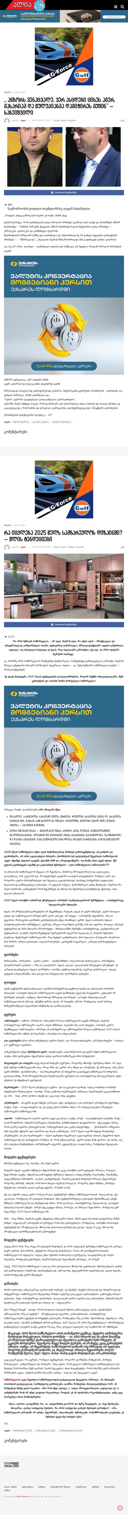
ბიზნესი (71, 547)
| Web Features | (23, 1496)
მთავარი (7, 92)
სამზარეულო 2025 (22, 1430)
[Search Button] (122, 7)
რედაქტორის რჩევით (60, 1487)
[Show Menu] (115, 7)
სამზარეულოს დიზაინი (71, 1430)
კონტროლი (81, 1487)
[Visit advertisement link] (64, 58)
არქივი (7, 1490)
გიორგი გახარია (40, 422)
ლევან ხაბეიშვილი (62, 422)
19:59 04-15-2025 (41, 547)
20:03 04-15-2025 (41, 120)
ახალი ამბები (19, 92)
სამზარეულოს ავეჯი (15, 1379)
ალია (23, 120)
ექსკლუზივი (27, 1487)
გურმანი (95, 1487)
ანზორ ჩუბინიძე (21, 422)
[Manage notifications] (120, 1507)
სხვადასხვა (109, 1487)
